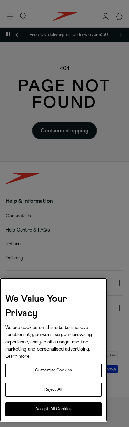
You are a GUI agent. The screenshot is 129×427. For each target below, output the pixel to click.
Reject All (53, 390)
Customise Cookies (53, 370)
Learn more (17, 356)
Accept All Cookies (53, 409)
